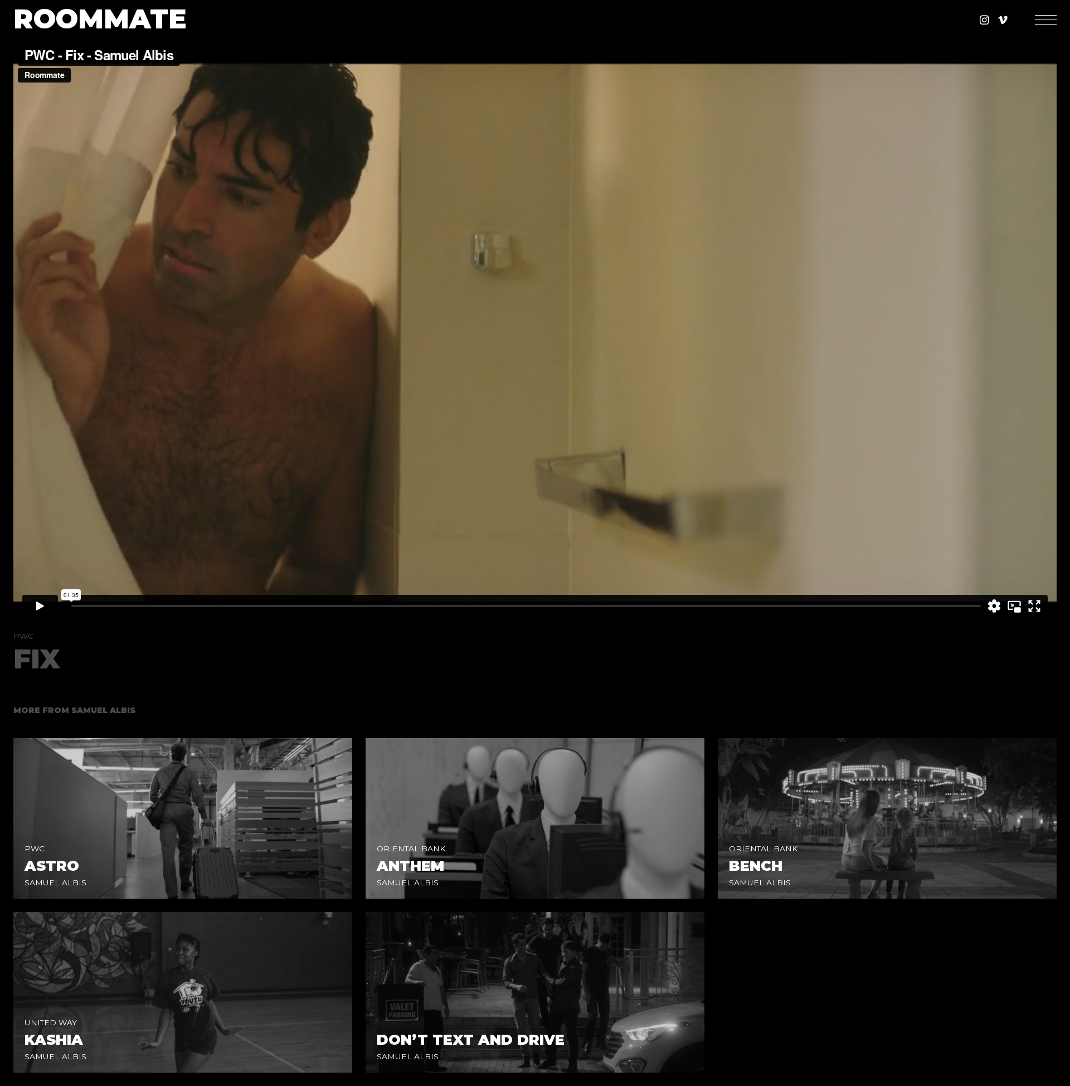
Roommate (100, 19)
